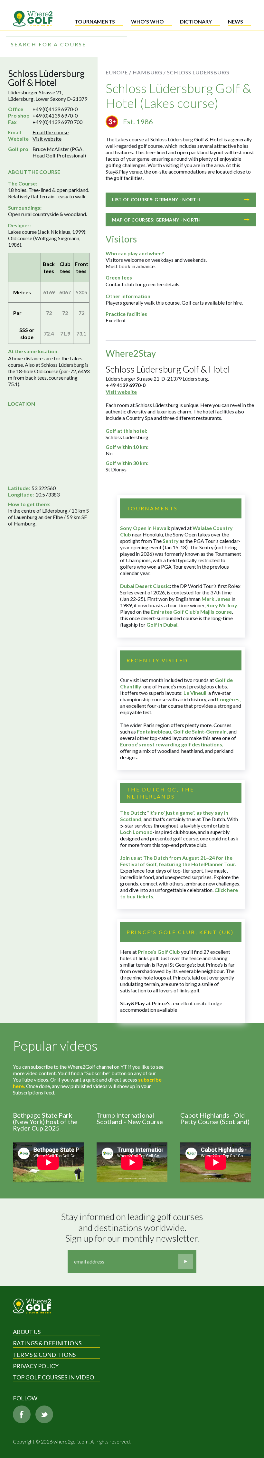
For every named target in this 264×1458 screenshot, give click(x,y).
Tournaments (95, 21)
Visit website (47, 139)
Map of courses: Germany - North (156, 219)
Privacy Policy (36, 1365)
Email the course (51, 132)
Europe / (118, 72)
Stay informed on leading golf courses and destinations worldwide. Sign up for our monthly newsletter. (133, 1227)
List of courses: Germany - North (156, 199)
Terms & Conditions (44, 1354)
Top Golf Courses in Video (53, 1377)
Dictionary (196, 21)
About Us (27, 1331)
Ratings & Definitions (47, 1343)
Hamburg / (149, 72)
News (235, 21)
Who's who (147, 21)
